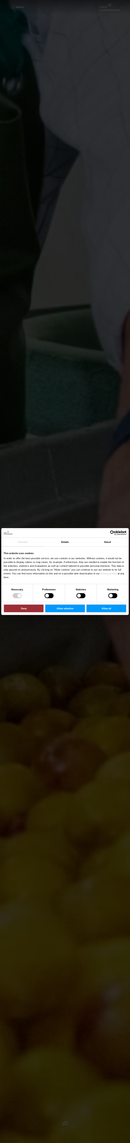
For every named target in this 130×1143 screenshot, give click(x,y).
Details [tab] (65, 542)
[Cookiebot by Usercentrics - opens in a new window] (112, 533)
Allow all (106, 608)
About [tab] (107, 542)
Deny (24, 608)
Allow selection (65, 608)
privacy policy (108, 573)
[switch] (49, 595)
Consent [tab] (22, 542)
